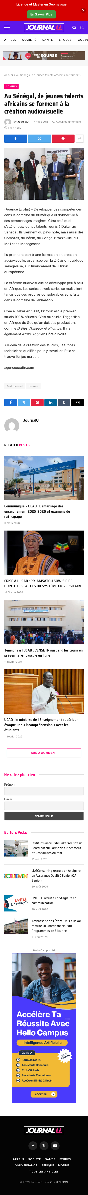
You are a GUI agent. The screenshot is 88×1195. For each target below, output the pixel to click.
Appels (10, 39)
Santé (47, 39)
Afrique (47, 1165)
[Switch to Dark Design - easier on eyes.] (81, 27)
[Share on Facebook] (15, 139)
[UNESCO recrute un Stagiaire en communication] (16, 903)
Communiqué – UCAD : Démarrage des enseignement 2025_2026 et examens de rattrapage (37, 511)
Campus (11, 86)
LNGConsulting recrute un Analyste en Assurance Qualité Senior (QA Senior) (56, 875)
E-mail (8, 799)
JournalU (23, 121)
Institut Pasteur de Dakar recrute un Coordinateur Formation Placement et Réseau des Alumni (57, 847)
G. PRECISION (59, 1182)
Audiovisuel (14, 386)
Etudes (65, 39)
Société (29, 39)
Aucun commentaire (68, 121)
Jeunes (33, 386)
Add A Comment (44, 752)
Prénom (9, 784)
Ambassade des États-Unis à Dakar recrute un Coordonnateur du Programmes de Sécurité (56, 925)
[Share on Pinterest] (63, 139)
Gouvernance (26, 1165)
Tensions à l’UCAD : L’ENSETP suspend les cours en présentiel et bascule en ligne (43, 652)
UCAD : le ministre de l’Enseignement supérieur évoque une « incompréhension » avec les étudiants (41, 725)
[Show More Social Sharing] (80, 139)
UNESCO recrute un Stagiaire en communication (54, 900)
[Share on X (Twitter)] (39, 139)
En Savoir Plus (41, 14)
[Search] (74, 27)
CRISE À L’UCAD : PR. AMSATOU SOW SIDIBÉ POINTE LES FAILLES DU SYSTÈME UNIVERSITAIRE (43, 583)
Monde (63, 1165)
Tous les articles (44, 1171)
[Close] (83, 10)
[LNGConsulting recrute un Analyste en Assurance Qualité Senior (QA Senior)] (16, 876)
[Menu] (7, 27)
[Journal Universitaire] (44, 27)
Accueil (8, 75)
